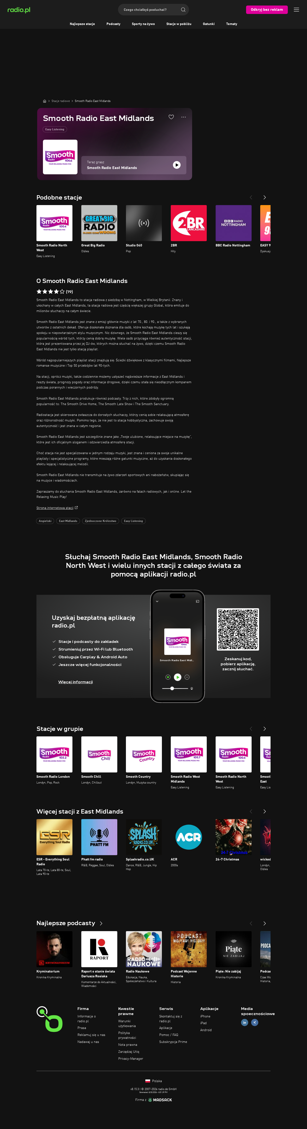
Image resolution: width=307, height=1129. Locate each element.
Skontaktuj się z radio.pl (170, 1019)
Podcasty (113, 24)
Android (206, 1030)
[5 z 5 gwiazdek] (62, 292)
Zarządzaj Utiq (128, 1052)
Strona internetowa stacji (54, 508)
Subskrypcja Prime (173, 1042)
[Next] (265, 195)
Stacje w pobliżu (178, 24)
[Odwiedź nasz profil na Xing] (255, 1022)
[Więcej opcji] (183, 117)
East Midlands (68, 521)
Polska (156, 1081)
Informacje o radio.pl (86, 1019)
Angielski (45, 521)
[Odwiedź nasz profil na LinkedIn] (245, 1022)
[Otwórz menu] (296, 10)
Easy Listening (54, 129)
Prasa (81, 1028)
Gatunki (209, 24)
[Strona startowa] (45, 101)
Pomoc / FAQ (168, 1035)
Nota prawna (127, 1045)
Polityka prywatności (127, 1035)
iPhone (205, 1016)
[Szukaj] (183, 10)
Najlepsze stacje (82, 24)
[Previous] (251, 195)
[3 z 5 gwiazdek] (50, 292)
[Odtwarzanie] (177, 165)
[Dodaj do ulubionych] (171, 117)
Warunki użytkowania (127, 1024)
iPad (203, 1023)
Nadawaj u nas (88, 1042)
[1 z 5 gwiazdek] (39, 292)
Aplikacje (165, 1028)
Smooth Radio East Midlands (112, 168)
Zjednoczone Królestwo (100, 521)
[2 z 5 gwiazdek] (45, 292)
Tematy (231, 24)
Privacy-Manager (130, 1058)
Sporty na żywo (143, 24)
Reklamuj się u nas (91, 1035)
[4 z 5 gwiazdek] (56, 292)
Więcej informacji (75, 681)
